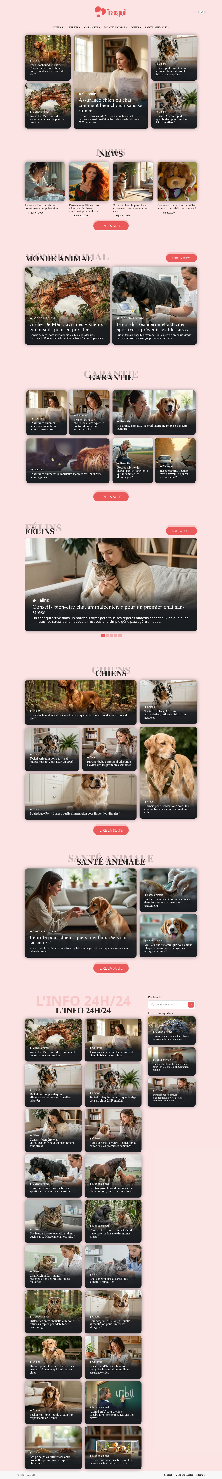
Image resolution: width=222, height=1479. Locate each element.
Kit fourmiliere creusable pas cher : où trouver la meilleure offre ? (112, 1461)
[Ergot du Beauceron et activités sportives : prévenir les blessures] (154, 306)
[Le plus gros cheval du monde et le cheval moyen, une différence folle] (113, 1176)
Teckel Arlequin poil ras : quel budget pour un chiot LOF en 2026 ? (172, 119)
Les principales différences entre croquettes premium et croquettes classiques (50, 1460)
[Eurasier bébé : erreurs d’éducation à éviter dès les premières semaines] (109, 749)
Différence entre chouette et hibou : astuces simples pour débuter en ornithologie (52, 1324)
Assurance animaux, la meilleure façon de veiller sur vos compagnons (66, 475)
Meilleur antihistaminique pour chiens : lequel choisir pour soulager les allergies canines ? (168, 948)
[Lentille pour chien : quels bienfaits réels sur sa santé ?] (81, 913)
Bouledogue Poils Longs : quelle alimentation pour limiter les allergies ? (75, 813)
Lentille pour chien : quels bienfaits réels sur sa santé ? (78, 940)
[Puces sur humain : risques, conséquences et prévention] (45, 181)
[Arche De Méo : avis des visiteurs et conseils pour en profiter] (67, 306)
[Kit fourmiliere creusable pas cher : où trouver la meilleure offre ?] (113, 1448)
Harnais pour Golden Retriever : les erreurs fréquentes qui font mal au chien (166, 809)
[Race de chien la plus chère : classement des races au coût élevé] (133, 181)
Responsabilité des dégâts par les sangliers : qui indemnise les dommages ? (132, 472)
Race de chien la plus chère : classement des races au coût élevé (130, 208)
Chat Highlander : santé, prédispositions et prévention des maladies (50, 1278)
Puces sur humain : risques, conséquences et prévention (41, 206)
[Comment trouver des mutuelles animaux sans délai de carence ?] (177, 181)
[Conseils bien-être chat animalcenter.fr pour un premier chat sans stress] (111, 584)
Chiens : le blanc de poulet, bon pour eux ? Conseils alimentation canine (171, 1066)
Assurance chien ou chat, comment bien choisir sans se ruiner (110, 105)
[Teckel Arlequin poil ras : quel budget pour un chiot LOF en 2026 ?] (113, 1085)
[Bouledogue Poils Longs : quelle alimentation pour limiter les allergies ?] (81, 797)
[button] (102, 635)
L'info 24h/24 (83, 1010)
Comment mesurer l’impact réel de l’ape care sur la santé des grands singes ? (111, 1233)
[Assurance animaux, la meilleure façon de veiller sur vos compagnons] (67, 460)
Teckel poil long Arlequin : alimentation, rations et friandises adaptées (173, 71)
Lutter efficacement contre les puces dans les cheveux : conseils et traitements (167, 902)
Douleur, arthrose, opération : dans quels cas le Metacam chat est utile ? (52, 1235)
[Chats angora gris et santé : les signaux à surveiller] (113, 1266)
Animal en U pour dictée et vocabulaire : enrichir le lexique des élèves (112, 1414)
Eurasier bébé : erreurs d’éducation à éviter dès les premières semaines (109, 763)
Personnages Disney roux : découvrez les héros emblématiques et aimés (85, 208)
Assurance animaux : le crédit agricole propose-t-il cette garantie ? (152, 427)
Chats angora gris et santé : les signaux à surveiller (109, 1280)
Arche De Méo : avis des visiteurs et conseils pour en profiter (47, 119)
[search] (194, 12)
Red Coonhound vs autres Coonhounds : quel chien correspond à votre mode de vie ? (47, 69)
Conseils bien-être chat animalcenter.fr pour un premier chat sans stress (108, 609)
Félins (40, 531)
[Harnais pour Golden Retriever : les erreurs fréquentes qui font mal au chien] (168, 773)
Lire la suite (181, 258)
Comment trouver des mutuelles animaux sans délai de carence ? (177, 206)
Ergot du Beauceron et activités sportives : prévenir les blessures (152, 326)
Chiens (36, 60)
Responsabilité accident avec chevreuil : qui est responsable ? (174, 473)
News (111, 153)
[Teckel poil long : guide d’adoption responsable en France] (53, 1402)
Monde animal (40, 111)
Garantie (89, 94)
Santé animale (111, 861)
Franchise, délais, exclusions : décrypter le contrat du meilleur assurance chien (89, 424)
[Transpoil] (111, 12)
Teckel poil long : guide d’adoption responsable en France (52, 1416)
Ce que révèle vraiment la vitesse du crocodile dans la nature (171, 1037)
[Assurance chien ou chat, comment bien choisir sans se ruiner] (111, 82)
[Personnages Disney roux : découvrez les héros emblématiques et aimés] (89, 181)
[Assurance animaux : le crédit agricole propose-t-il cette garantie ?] (154, 412)
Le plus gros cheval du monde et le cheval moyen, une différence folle (111, 1189)
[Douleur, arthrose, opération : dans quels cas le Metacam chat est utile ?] (53, 1221)
